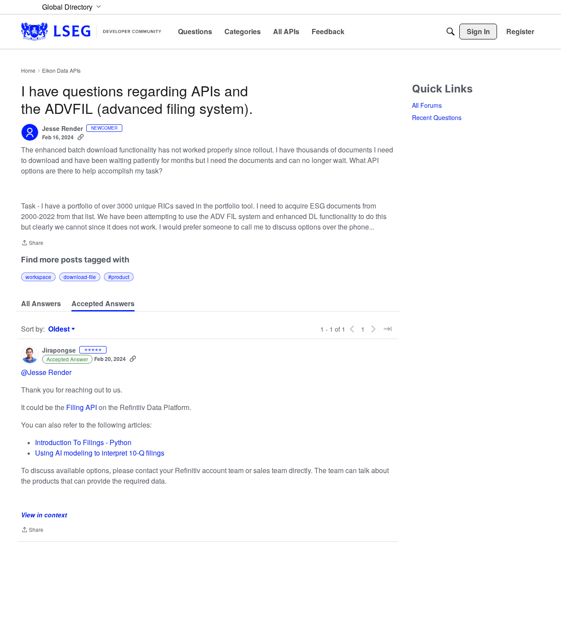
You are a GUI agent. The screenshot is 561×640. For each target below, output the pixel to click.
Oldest (60, 329)
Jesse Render (62, 129)
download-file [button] (80, 276)
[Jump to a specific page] (387, 329)
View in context (44, 514)
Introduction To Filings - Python (83, 442)
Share (32, 243)
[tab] (41, 303)
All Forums (427, 105)
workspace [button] (38, 276)
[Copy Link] (80, 137)
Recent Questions (437, 117)
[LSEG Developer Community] (91, 31)
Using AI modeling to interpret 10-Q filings (99, 453)
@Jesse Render (46, 372)
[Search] (450, 31)
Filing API (82, 407)
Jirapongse (59, 350)
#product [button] (118, 276)
